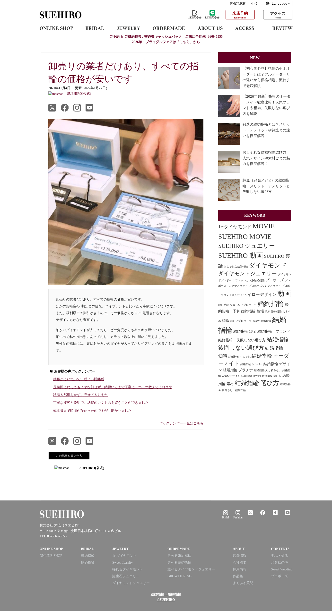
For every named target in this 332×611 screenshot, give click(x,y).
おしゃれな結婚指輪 (236, 266)
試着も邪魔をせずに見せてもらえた (80, 395)
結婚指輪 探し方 (271, 376)
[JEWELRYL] (128, 28)
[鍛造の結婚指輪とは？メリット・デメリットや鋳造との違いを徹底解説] (229, 134)
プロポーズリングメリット (265, 285)
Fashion (238, 517)
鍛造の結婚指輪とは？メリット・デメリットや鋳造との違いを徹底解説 (266, 130)
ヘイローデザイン (259, 294)
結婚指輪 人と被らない (267, 370)
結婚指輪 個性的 (251, 376)
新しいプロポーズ (241, 321)
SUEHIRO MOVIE (244, 236)
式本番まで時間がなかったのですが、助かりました (92, 411)
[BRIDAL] (95, 28)
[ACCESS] (247, 28)
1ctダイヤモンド (235, 226)
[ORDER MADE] (169, 28)
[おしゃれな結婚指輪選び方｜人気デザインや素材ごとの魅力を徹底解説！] (229, 162)
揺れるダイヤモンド (127, 569)
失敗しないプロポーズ (243, 305)
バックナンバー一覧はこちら (181, 423)
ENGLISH (237, 4)
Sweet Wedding (281, 569)
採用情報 (239, 569)
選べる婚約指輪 (179, 556)
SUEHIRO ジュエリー (246, 246)
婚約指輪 (271, 303)
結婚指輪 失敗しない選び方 (242, 340)
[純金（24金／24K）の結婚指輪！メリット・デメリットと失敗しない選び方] (229, 190)
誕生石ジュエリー (126, 576)
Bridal (225, 517)
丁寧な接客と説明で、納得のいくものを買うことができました (101, 402)
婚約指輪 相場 (252, 311)
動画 (284, 293)
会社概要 (239, 562)
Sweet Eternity (122, 562)
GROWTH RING (179, 576)
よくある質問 (243, 583)
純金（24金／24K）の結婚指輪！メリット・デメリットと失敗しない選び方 (266, 186)
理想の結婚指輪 (262, 321)
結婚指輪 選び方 (257, 383)
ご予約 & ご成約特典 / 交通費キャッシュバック (166, 36)
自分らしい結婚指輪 (234, 390)
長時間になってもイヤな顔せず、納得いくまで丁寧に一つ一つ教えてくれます (112, 387)
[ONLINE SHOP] (56, 28)
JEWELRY (120, 549)
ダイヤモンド (268, 265)
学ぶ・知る (279, 556)
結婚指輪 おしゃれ (239, 356)
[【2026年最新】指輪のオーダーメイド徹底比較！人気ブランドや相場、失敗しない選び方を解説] (229, 106)
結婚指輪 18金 (244, 331)
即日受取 (223, 305)
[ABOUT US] (210, 28)
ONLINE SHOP (51, 556)
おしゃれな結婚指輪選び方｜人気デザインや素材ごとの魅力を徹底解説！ (266, 158)
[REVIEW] (282, 28)
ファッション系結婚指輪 (250, 280)
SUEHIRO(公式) (91, 468)
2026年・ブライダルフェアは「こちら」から (166, 42)
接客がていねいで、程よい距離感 (78, 379)
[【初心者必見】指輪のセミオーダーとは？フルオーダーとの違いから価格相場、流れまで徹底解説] (229, 78)
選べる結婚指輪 (179, 562)
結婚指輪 (88, 562)
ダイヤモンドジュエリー (247, 273)
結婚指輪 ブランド (273, 331)
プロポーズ (275, 280)
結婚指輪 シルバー (251, 364)
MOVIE (264, 226)
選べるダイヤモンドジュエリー (191, 569)
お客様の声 (279, 562)
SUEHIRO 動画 (240, 255)
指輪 (225, 321)
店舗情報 (239, 556)
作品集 (238, 576)
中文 (254, 4)
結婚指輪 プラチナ (238, 370)
